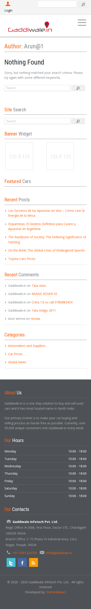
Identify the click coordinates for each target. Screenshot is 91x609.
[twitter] (11, 562)
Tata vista (39, 285)
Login (8, 10)
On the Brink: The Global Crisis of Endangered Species (46, 250)
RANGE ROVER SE (44, 294)
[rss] (33, 562)
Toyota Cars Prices (21, 259)
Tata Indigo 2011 (44, 310)
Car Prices (15, 354)
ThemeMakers (56, 592)
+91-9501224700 (25, 553)
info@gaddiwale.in (59, 553)
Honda (35, 318)
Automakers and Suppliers (27, 346)
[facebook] (22, 562)
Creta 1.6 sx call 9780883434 (52, 302)
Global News (17, 362)
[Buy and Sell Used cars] (30, 26)
